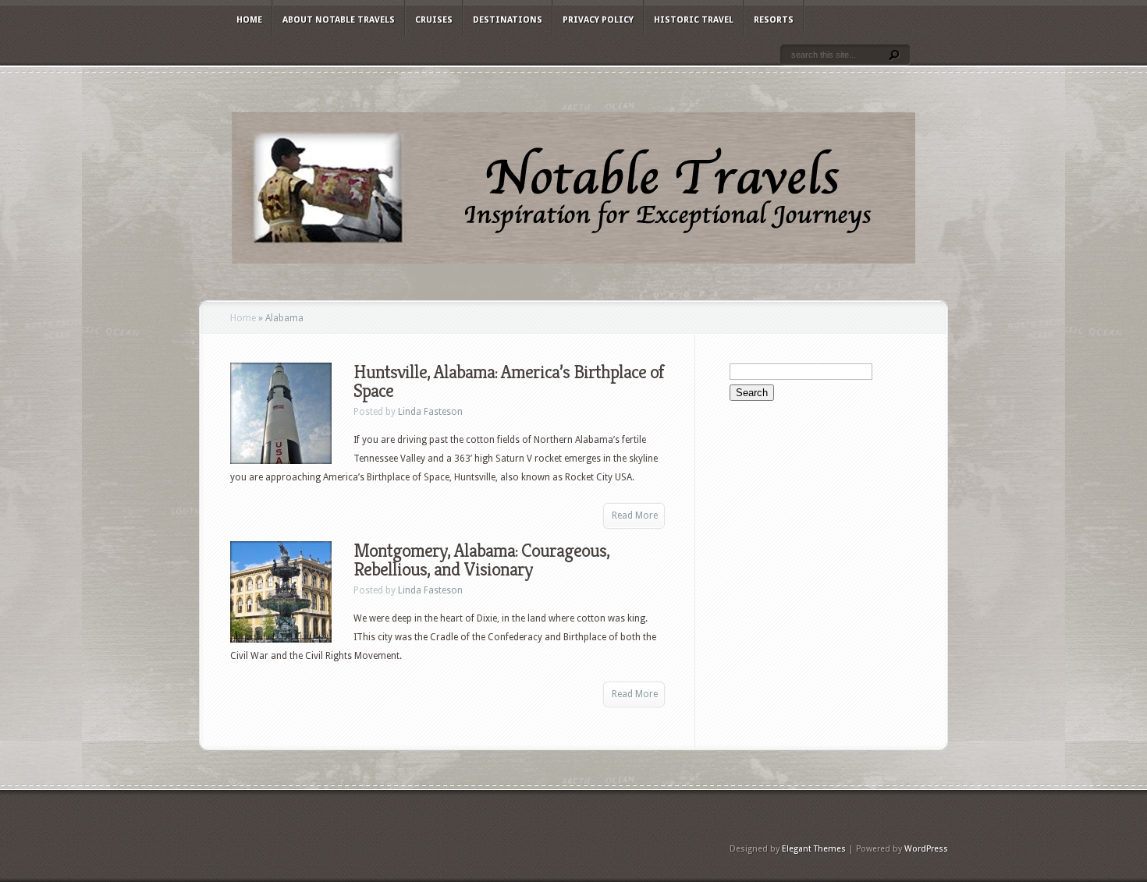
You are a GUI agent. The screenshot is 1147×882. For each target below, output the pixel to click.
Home (249, 20)
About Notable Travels (338, 20)
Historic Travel (693, 20)
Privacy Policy (598, 20)
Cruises (434, 20)
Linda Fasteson (430, 411)
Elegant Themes (814, 849)
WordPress (926, 849)
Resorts (774, 20)
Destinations (507, 20)
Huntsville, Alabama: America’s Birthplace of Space (508, 381)
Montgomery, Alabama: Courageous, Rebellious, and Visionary (481, 560)
